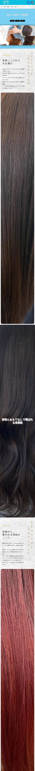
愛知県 (12, 20)
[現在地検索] (32, 2)
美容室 (22, 20)
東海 (17, 20)
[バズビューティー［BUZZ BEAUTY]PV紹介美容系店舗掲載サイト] (6, 2)
